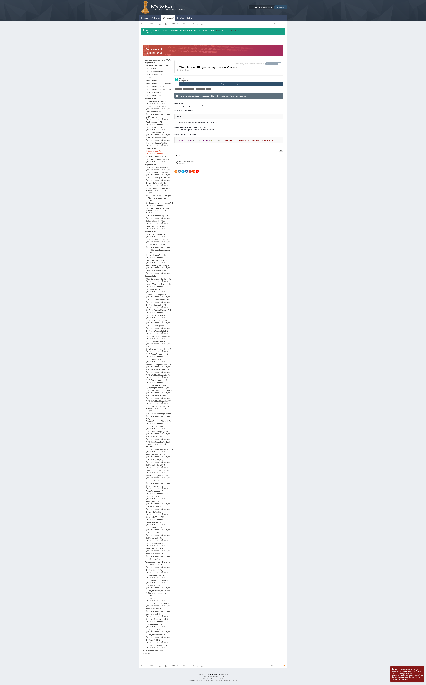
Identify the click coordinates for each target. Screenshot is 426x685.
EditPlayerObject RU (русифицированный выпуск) (158, 123)
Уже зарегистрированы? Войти (260, 7)
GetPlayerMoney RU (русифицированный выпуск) (158, 482)
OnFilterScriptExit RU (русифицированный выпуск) (158, 566)
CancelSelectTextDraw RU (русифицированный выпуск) (158, 102)
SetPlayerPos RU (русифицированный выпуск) (158, 502)
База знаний (169, 18)
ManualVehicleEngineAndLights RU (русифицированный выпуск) (159, 198)
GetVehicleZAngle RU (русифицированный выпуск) (158, 518)
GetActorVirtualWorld (154, 71)
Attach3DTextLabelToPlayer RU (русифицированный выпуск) (158, 280)
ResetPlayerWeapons (154, 559)
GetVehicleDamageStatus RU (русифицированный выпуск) (158, 337)
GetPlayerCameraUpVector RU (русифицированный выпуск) (158, 311)
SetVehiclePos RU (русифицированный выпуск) (158, 508)
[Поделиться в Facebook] (186, 171)
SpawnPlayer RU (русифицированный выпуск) (158, 615)
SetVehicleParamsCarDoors (157, 80)
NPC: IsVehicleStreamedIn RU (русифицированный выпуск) (158, 376)
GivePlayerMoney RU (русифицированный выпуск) (158, 487)
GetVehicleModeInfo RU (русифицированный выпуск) (158, 133)
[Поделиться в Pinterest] (197, 171)
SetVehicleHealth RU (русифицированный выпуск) (158, 523)
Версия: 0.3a (150, 276)
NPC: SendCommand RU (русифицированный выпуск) (158, 427)
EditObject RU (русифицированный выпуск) (158, 118)
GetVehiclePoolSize (154, 95)
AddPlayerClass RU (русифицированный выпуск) (158, 610)
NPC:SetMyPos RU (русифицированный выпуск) (158, 438)
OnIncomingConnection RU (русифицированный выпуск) (158, 581)
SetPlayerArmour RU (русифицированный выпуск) (158, 549)
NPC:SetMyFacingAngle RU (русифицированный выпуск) (158, 432)
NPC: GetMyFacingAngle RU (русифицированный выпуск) (158, 355)
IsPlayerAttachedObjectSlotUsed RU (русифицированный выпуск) (159, 190)
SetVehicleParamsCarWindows (158, 83)
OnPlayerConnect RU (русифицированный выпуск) (158, 599)
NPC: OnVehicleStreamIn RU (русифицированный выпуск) (158, 397)
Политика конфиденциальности (216, 674)
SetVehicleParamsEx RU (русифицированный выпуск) (158, 227)
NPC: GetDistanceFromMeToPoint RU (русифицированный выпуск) (159, 349)
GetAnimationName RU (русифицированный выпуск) (158, 235)
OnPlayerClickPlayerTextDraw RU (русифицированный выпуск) (158, 593)
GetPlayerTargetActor (154, 74)
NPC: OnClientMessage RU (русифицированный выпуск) (158, 381)
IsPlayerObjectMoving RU (156, 156)
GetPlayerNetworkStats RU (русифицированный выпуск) (158, 173)
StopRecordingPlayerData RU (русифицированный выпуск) (158, 476)
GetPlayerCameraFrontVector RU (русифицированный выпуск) (159, 301)
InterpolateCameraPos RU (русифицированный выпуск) (158, 144)
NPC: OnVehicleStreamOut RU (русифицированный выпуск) (158, 402)
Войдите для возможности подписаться (250, 64)
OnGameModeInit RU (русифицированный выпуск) (158, 625)
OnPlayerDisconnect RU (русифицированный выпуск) (158, 636)
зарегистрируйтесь (233, 30)
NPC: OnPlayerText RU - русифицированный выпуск (157, 386)
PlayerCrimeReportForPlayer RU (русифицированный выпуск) (159, 365)
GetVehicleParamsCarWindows (158, 89)
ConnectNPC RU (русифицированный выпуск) (158, 290)
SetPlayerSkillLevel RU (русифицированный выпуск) (158, 466)
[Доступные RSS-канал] (284, 666)
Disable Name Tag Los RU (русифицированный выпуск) (158, 295)
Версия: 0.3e (150, 98)
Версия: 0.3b (150, 231)
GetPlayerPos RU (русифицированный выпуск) (158, 497)
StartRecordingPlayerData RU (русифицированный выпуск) (158, 471)
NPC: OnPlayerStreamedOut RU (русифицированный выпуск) (159, 391)
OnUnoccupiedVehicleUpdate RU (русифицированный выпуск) (159, 204)
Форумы (145, 18)
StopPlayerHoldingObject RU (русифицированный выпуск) (158, 272)
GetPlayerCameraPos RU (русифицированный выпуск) (158, 306)
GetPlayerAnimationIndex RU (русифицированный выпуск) (158, 240)
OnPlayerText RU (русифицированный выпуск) (158, 641)
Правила (156, 18)
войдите (218, 30)
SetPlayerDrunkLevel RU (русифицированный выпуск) (158, 455)
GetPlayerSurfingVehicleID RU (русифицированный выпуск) (158, 327)
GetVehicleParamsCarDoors (157, 86)
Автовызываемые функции (157, 562)
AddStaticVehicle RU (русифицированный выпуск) (158, 555)
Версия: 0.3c (150, 164)
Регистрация (280, 7)
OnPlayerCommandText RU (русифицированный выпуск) (158, 646)
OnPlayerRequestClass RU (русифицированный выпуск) (158, 620)
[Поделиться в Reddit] (193, 171)
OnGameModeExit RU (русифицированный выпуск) (158, 576)
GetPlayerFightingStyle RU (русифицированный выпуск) (158, 321)
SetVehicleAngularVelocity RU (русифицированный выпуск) (158, 266)
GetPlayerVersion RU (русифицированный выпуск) (158, 128)
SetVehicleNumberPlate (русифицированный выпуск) (158, 222)
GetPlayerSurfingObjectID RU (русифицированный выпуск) (158, 179)
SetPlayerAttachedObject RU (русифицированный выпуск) (158, 217)
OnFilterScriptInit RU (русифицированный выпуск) (158, 571)
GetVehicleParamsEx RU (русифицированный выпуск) (158, 184)
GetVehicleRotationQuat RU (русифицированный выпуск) (158, 246)
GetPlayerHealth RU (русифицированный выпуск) (158, 534)
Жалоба (178, 155)
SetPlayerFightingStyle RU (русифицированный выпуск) (158, 461)
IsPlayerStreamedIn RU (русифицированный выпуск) (158, 342)
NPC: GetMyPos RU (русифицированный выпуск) (158, 360)
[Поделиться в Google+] (190, 171)
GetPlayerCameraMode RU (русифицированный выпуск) (158, 168)
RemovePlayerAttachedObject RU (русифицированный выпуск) (158, 210)
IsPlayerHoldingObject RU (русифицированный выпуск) (158, 256)
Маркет (192, 18)
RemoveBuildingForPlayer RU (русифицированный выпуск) (158, 160)
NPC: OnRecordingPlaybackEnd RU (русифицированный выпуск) (159, 408)
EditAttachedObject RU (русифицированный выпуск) (158, 113)
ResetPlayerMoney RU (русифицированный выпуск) (158, 492)
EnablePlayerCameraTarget (157, 65)
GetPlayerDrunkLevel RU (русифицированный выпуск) (158, 316)
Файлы (181, 18)
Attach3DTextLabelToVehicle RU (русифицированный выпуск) (159, 285)
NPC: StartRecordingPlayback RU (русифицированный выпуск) (158, 444)
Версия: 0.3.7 (150, 62)
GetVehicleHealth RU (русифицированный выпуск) (158, 528)
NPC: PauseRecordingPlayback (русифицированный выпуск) (159, 415)
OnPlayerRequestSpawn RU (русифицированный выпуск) (158, 604)
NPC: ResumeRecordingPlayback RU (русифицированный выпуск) (158, 421)
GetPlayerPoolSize (153, 92)
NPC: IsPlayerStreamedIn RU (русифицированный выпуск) (158, 371)
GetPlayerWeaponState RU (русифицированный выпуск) (158, 332)
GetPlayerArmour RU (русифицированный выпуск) (158, 544)
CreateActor (151, 77)
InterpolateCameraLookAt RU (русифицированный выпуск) (158, 139)
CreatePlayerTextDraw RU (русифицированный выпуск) (158, 107)
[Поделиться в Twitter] (183, 171)
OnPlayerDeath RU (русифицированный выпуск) (158, 630)
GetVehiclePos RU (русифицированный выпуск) (158, 513)
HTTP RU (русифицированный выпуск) (159, 251)
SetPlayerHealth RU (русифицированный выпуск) (158, 539)
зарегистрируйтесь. (416, 675)
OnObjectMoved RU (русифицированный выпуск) (158, 586)
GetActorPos (151, 68)
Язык (200, 674)
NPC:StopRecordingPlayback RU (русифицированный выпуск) (159, 450)
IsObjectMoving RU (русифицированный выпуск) (158, 152)
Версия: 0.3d (150, 148)
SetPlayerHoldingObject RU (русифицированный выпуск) (158, 261)
